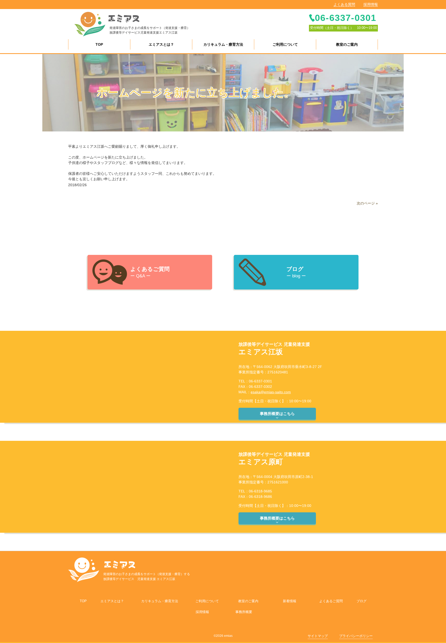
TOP (83, 601)
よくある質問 (344, 4)
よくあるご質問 (331, 601)
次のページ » (367, 203)
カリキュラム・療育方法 (159, 601)
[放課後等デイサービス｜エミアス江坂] (89, 23)
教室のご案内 (248, 601)
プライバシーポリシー (356, 636)
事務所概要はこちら (277, 413)
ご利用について (207, 601)
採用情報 (370, 4)
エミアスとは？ (112, 601)
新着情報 (289, 601)
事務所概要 (243, 612)
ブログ (361, 601)
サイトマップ (318, 636)
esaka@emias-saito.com (271, 392)
